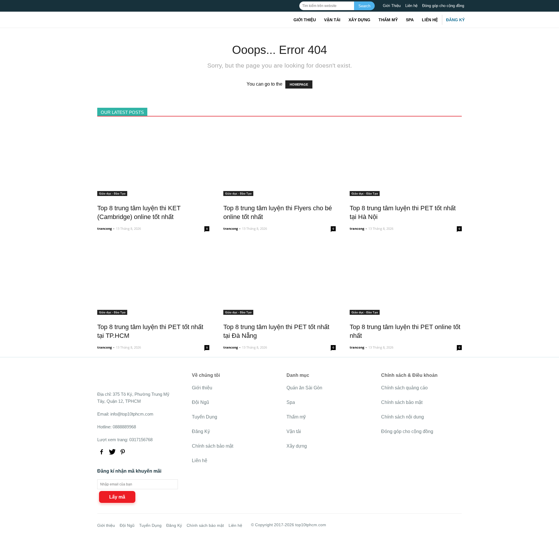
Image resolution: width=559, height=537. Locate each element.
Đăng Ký (455, 19)
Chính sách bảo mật (212, 446)
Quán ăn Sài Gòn (304, 387)
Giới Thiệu (392, 5)
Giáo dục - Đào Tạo (112, 193)
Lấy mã (117, 496)
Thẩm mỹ (388, 19)
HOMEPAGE (299, 84)
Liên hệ (411, 5)
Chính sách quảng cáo (404, 387)
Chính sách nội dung (402, 416)
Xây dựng (359, 19)
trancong (104, 228)
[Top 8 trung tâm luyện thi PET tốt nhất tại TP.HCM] (153, 311)
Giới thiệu (304, 19)
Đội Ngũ (200, 402)
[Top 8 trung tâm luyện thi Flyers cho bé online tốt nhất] (279, 192)
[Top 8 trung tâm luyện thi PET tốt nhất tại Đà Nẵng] (279, 311)
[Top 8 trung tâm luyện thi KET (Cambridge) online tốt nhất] (153, 192)
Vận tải (332, 19)
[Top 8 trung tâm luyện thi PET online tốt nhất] (406, 311)
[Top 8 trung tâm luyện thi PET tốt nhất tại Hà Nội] (406, 192)
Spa (410, 19)
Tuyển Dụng (204, 416)
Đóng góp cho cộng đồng (443, 5)
